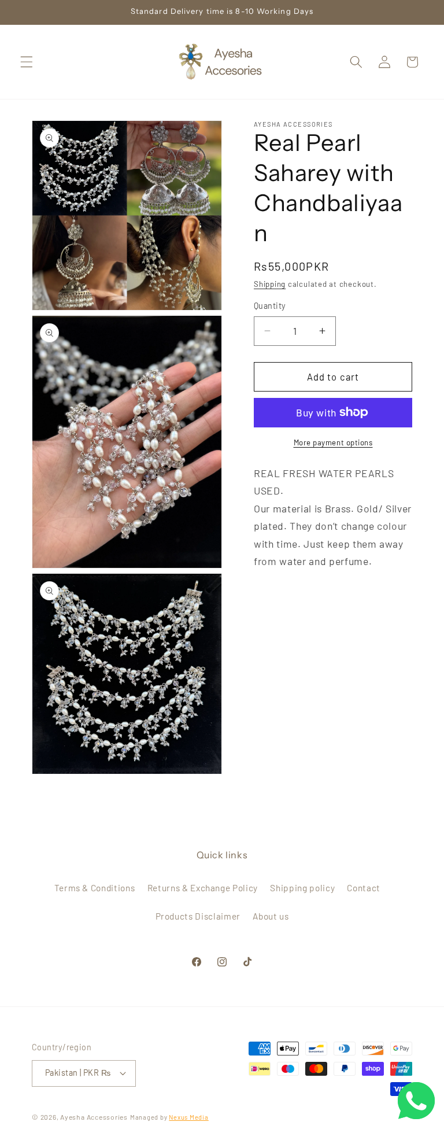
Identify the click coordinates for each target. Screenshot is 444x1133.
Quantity (270, 306)
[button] (26, 62)
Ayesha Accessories (94, 1117)
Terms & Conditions (94, 888)
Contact (363, 888)
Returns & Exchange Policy (202, 888)
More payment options (333, 442)
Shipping (270, 284)
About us (270, 916)
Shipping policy (302, 888)
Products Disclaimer (198, 916)
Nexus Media (188, 1117)
